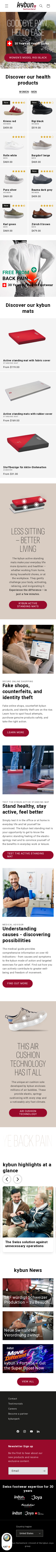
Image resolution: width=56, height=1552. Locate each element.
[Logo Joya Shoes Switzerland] (37, 1497)
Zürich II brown (41, 224)
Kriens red (9, 121)
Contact (12, 1398)
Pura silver (10, 190)
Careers (12, 1408)
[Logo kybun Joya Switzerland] (28, 1513)
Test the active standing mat (25, 855)
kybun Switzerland (18, 1543)
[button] (6, 6)
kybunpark (14, 1418)
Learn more (15, 732)
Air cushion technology (28, 1113)
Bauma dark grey (42, 190)
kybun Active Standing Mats (28, 605)
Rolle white (10, 155)
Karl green (9, 224)
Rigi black (38, 121)
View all (28, 1381)
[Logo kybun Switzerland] (19, 1497)
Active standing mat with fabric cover (26, 360)
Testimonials (15, 1403)
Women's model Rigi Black (28, 57)
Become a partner (18, 1413)
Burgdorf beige (41, 155)
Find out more (17, 983)
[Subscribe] (44, 1471)
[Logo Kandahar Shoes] (28, 1505)
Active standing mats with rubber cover (27, 414)
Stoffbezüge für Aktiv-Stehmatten (24, 467)
